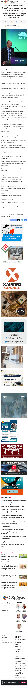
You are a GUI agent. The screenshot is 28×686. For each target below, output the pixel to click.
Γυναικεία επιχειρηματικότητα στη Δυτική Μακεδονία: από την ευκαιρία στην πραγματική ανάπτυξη (12, 517)
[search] (22, 1)
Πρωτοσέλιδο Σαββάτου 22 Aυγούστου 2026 (13, 529)
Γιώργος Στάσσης (5, 216)
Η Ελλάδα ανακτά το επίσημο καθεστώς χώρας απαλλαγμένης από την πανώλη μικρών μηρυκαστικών (13, 511)
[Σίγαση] (22, 473)
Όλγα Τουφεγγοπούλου (19, 631)
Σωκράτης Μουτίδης (24, 611)
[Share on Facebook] (7, 22)
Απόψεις (10, 214)
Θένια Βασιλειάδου (18, 621)
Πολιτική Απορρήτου (12, 682)
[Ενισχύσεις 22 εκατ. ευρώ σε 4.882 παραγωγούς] (23, 577)
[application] (14, 468)
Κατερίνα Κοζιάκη (24, 621)
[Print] (16, 22)
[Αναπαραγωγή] (3, 473)
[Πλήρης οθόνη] (24, 473)
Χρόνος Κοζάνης (12, 25)
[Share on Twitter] (9, 22)
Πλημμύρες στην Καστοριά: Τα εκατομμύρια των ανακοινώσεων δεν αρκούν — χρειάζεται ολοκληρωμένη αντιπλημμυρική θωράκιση (9, 585)
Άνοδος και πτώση (6, 526)
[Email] (12, 22)
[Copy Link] (14, 22)
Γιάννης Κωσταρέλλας (18, 611)
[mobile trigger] (2, 1)
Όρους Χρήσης (4, 683)
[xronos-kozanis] (11, 1)
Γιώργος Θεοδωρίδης (17, 214)
